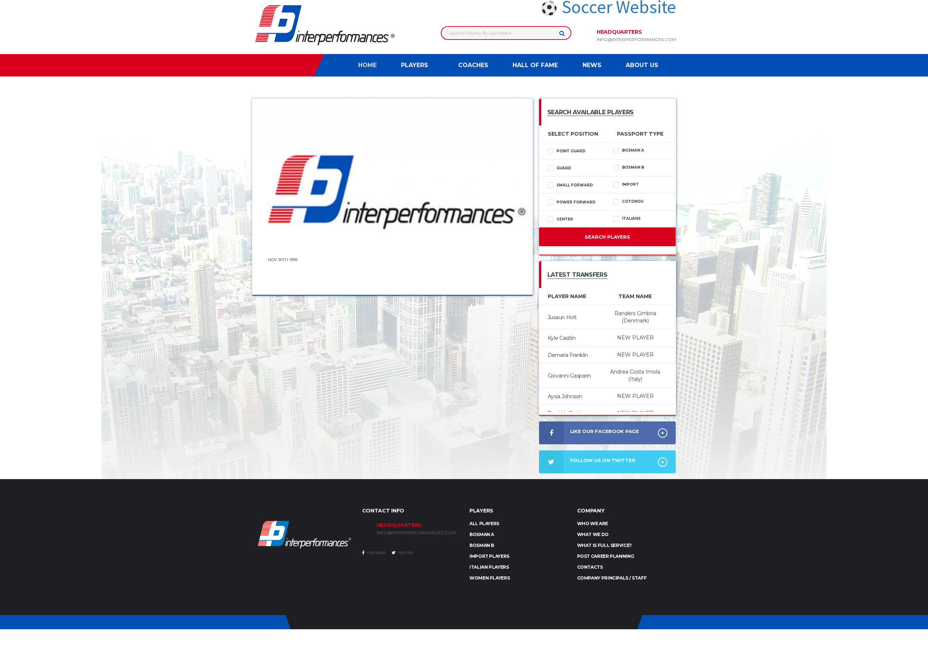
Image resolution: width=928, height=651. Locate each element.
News (592, 65)
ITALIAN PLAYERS (489, 567)
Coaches (473, 65)
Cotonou (632, 201)
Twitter (405, 553)
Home (367, 65)
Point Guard (570, 151)
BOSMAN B (481, 545)
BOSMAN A (481, 534)
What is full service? (604, 545)
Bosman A (633, 150)
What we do (593, 534)
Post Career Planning (605, 556)
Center (564, 219)
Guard (563, 168)
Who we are (592, 523)
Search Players (607, 237)
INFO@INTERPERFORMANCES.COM (416, 532)
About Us (642, 65)
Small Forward (574, 185)
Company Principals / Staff (612, 578)
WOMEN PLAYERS (489, 578)
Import (630, 184)
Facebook (376, 553)
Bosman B (633, 167)
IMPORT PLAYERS (489, 556)
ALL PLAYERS (484, 523)
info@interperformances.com (636, 39)
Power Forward (576, 202)
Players (414, 65)
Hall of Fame (535, 65)
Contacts (590, 567)
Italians (631, 218)
